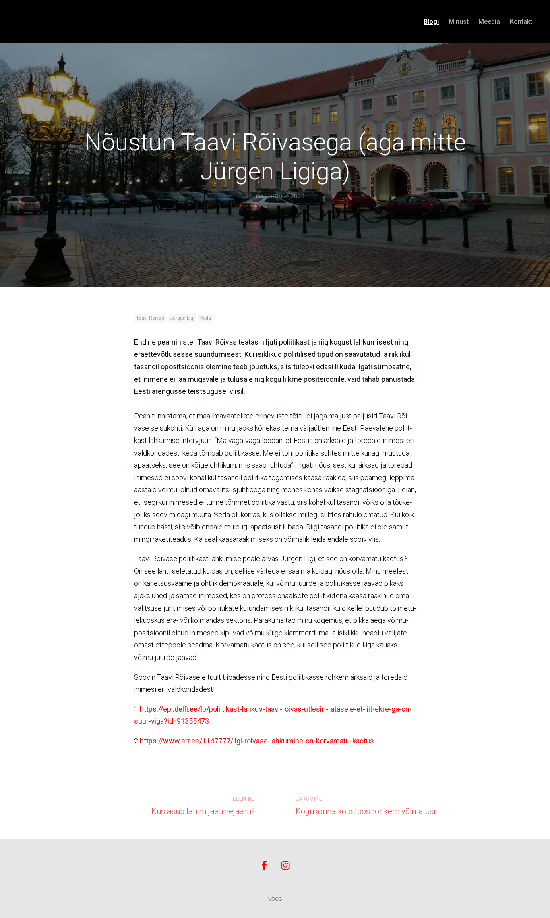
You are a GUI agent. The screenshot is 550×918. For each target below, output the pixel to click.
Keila (205, 318)
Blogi (431, 21)
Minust (459, 21)
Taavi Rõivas (150, 318)
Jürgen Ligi (182, 318)
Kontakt (521, 21)
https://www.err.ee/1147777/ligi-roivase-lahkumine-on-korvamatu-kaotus (257, 741)
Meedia (489, 21)
